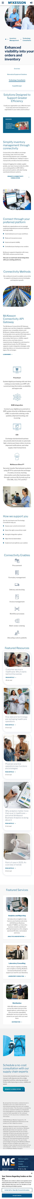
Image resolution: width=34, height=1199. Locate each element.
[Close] (32, 1173)
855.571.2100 (5, 1170)
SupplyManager (17, 86)
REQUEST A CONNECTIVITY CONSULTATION (15, 177)
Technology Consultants (17, 80)
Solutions (21, 1161)
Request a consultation (13, 1089)
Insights (20, 1164)
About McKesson (23, 1166)
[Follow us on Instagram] (20, 1169)
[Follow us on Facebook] (18, 1169)
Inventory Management (14, 39)
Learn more (7, 354)
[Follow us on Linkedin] (25, 1169)
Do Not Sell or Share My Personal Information (17, 1190)
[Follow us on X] (23, 1169)
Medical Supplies (23, 1159)
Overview (17, 68)
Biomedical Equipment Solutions (17, 74)
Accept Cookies (17, 1195)
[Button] (17, 377)
